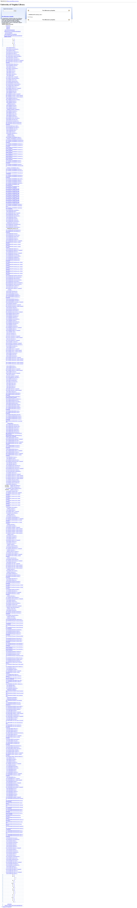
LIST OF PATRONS (8, 32)
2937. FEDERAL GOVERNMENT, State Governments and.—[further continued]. (12, 193)
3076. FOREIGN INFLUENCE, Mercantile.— (13, 414)
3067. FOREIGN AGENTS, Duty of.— (12, 400)
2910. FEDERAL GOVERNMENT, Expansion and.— (15, 140)
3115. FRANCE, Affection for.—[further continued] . (14, 476)
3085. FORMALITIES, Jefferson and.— (12, 430)
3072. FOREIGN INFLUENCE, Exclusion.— (13, 407)
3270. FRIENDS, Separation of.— (11, 762)
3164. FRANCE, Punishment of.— (12, 573)
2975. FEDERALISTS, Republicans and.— (13, 258)
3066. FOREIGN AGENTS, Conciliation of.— (13, 398)
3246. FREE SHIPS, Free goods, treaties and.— (14, 724)
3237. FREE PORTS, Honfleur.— (11, 710)
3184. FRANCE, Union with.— (11, 610)
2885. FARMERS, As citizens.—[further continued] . (14, 96)
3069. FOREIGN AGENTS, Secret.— (12, 403)
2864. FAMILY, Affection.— (11, 66)
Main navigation (15, 1)
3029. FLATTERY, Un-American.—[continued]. (14, 343)
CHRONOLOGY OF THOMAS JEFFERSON (12, 31)
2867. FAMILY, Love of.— (10, 71)
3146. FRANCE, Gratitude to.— (11, 537)
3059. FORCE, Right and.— (11, 387)
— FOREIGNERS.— (10, 423)
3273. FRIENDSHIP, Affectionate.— (12, 766)
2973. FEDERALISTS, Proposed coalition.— (13, 255)
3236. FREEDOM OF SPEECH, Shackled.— (13, 709)
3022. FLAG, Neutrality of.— (11, 333)
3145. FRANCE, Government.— (11, 535)
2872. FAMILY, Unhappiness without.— (12, 78)
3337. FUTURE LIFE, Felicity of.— (12, 870)
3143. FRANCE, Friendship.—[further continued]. (14, 531)
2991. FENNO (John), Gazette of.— (12, 286)
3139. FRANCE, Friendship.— (11, 525)
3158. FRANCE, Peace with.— (11, 562)
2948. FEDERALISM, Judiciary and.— (12, 214)
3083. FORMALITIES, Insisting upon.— (13, 427)
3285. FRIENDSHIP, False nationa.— (12, 784)
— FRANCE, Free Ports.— (10, 524)
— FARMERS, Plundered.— (11, 103)
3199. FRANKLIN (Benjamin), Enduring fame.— (14, 639)
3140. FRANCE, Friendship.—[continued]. (13, 527)
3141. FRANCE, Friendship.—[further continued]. (14, 528)
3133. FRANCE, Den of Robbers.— (12, 512)
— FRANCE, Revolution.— (11, 595)
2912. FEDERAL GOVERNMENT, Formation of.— (14, 143)
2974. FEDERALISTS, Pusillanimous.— (12, 257)
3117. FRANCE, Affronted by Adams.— (12, 479)
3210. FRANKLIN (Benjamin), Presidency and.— (14, 659)
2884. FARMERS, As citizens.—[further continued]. (14, 95)
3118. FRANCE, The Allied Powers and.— (13, 481)
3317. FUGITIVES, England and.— (12, 842)
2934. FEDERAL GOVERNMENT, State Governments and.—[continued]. (12, 187)
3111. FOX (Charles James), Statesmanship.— (13, 471)
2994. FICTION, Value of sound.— (12, 292)
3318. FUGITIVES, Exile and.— (11, 843)
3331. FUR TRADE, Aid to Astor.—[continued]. (14, 862)
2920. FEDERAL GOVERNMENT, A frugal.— (13, 160)
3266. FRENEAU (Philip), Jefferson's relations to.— (14, 756)
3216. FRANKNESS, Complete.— (11, 669)
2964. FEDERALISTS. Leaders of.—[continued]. (14, 240)
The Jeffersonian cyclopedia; (7, 16)
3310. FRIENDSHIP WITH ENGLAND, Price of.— (14, 830)
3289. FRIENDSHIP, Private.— (11, 789)
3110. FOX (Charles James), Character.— (13, 469)
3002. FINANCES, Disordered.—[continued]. (13, 304)
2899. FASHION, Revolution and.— (12, 119)
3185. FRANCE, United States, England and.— (13, 611)
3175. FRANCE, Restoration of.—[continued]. (13, 592)
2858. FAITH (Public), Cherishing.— (12, 57)
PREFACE (8, 28)
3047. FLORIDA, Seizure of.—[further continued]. (14, 370)
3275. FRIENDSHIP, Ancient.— (11, 769)
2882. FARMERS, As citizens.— (11, 92)
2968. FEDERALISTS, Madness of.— (12, 248)
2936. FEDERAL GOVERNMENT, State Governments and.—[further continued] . (12, 191)
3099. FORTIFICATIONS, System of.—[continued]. (14, 453)
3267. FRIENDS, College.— (11, 757)
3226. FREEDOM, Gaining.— (11, 686)
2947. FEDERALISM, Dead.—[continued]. (13, 212)
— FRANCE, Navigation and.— (11, 557)
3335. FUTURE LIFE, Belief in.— (12, 867)
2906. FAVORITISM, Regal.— (11, 130)
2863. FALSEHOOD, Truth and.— (12, 65)
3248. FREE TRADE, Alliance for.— (12, 728)
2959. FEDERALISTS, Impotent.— (12, 233)
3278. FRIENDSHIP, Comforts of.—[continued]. (14, 773)
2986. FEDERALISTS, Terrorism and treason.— (14, 279)
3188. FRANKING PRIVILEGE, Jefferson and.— (14, 619)
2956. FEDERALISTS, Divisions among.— (13, 227)
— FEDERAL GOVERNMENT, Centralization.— (14, 138)
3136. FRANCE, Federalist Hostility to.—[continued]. (15, 518)
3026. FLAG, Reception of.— (11, 338)
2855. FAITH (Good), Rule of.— (11, 53)
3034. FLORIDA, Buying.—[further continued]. (14, 350)
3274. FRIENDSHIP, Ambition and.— (12, 767)
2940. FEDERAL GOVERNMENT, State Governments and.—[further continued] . (12, 200)
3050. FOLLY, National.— (10, 374)
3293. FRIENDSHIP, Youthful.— (11, 795)
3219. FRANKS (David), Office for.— (12, 674)
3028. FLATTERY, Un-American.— (12, 341)
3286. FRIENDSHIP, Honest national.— (12, 785)
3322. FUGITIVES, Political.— (11, 849)
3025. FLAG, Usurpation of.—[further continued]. (14, 337)
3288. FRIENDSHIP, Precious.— (11, 788)
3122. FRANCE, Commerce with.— (12, 491)
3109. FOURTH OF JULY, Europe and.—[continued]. (15, 468)
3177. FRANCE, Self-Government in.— (12, 597)
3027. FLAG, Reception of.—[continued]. (13, 340)
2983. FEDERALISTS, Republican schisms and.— (14, 275)
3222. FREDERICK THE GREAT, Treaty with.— (14, 680)
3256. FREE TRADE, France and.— (12, 740)
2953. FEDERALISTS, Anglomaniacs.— (12, 221)
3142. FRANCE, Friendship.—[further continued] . (14, 530)
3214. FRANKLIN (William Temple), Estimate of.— (14, 666)
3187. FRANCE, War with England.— (12, 615)
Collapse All (4, 906)
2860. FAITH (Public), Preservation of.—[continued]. (15, 60)
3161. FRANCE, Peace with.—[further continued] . (14, 566)
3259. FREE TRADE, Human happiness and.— (14, 745)
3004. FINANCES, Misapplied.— (11, 307)
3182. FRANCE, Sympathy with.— (12, 604)
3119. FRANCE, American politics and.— (13, 482)
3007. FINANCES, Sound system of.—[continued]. (14, 311)
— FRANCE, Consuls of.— (10, 508)
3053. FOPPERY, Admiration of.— (12, 378)
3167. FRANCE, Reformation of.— (12, 578)
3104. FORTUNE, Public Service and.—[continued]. (14, 461)
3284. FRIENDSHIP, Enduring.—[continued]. (13, 782)
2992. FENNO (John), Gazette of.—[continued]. (14, 288)
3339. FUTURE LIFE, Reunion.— (12, 873)
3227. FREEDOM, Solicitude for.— (12, 688)
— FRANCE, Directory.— (10, 514)
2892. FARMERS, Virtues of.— (11, 108)
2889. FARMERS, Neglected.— (11, 102)
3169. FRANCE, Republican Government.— (13, 581)
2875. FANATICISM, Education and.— (12, 82)
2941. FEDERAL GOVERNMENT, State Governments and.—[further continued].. (12, 202)
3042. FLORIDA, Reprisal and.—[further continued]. (14, 362)
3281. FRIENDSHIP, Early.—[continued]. (13, 778)
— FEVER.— (9, 289)
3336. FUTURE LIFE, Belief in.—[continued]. (13, 869)
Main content (9, 1)
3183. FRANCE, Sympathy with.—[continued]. (14, 605)
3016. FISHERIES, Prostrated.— (11, 324)
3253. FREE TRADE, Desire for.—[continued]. (14, 735)
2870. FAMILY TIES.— (11, 75)
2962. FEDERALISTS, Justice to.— (12, 237)
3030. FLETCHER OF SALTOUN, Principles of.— (14, 344)
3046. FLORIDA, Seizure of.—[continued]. (13, 368)
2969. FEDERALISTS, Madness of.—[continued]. (14, 250)
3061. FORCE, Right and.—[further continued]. (14, 390)
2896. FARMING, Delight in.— (11, 115)
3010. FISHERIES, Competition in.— (12, 316)
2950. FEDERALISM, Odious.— (11, 217)
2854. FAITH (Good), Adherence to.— (12, 51)
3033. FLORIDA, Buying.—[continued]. (13, 348)
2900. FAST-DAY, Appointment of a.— (12, 120)
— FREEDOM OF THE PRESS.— (11, 697)
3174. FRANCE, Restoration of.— (11, 590)
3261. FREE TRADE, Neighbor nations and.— (13, 748)
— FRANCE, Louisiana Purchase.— (12, 545)
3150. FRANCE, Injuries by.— (11, 542)
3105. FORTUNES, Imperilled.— (11, 462)
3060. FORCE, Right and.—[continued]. (12, 388)
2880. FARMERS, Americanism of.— (12, 89)
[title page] (8, 27)
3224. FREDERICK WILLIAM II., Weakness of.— (14, 683)
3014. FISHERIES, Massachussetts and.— (13, 321)
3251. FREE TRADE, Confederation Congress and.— (15, 732)
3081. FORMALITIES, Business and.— (12, 424)
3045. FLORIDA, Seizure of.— (11, 367)
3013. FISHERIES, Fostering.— (11, 320)
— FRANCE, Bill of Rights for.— (14, 485)
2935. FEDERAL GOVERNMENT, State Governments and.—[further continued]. (12, 189)
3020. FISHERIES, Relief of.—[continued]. (13, 330)
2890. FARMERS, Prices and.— (11, 105)
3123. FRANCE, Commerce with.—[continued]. (14, 492)
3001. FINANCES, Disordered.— (11, 303)
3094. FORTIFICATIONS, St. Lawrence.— (13, 445)
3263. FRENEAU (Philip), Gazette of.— (12, 751)
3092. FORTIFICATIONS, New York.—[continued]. (14, 441)
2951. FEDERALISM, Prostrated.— (12, 218)
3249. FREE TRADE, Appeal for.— (12, 729)
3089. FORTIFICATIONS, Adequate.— (12, 437)
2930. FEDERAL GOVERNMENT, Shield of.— (14, 180)
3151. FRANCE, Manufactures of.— (12, 547)
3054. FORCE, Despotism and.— (11, 380)
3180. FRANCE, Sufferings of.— (11, 601)
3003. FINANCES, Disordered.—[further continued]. (14, 306)
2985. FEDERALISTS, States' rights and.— (13, 278)
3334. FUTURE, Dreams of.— (11, 866)
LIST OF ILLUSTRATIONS (10, 30)
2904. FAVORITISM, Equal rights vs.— (12, 127)
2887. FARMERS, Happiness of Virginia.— (13, 99)
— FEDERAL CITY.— (10, 134)
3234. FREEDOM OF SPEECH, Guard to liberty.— (14, 706)
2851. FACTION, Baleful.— (11, 47)
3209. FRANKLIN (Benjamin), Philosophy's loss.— (14, 657)
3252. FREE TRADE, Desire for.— (12, 734)
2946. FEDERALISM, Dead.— (11, 211)
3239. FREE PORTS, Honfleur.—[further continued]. (14, 713)
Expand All (9, 906)
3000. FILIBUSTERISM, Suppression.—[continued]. (14, 301)
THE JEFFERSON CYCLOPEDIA (10, 34)
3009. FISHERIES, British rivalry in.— (12, 314)
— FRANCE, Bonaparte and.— (15, 486)
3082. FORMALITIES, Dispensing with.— (13, 426)
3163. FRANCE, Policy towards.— (12, 570)
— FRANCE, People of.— (10, 569)
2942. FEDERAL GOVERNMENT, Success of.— (14, 204)
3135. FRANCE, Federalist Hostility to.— (13, 517)
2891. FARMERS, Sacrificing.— (11, 106)
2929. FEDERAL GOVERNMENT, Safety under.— (14, 178)
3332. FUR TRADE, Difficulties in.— (12, 863)
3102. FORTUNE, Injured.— (11, 458)
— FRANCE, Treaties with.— (11, 608)
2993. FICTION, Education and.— (12, 291)
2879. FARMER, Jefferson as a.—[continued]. (13, 88)
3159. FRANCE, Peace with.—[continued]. (13, 563)
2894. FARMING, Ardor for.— (11, 112)
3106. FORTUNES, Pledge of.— (11, 464)
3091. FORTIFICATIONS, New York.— (12, 440)
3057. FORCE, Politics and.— (11, 384)
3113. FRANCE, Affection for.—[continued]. (13, 474)
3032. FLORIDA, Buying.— (11, 347)
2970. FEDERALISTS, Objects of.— (12, 251)
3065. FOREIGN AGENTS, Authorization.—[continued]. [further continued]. (13, 397)
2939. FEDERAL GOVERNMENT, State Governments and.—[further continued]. (12, 198)
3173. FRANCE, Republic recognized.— (12, 589)
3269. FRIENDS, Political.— (11, 760)
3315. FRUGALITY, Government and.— (13, 839)
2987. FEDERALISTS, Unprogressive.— (13, 281)
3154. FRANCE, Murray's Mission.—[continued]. (14, 554)
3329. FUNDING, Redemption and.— (12, 859)
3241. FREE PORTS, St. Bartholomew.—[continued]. (14, 716)
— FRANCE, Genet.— (10, 534)
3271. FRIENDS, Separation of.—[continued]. (13, 763)
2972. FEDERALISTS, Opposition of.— (12, 254)
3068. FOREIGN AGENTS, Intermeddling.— (13, 401)
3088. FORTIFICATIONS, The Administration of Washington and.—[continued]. (14, 436)
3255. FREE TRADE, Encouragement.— (13, 739)
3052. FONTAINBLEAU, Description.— (12, 377)
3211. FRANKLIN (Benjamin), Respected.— (13, 660)
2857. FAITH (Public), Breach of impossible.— (14, 56)
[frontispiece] (8, 25)
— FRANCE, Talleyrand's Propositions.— (13, 607)
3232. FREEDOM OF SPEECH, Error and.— (13, 702)
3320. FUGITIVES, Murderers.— (11, 846)
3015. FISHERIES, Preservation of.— (12, 323)
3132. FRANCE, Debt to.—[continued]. (12, 511)
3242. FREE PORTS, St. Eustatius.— (12, 717)
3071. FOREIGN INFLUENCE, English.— (13, 405)
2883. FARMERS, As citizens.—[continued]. (13, 93)
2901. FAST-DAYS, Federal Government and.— (14, 122)
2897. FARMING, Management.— (12, 116)
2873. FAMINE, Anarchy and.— (11, 79)
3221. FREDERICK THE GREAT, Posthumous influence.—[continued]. (13, 678)
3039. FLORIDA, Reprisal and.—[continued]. (13, 357)
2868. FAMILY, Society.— (10, 72)
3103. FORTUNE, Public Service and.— (12, 459)
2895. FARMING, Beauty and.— (11, 113)
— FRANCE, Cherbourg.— (14, 489)
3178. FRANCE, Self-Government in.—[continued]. (14, 598)
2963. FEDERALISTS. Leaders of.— (12, 239)
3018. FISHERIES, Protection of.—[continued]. (14, 327)
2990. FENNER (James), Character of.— (12, 285)
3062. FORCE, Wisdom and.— (11, 391)
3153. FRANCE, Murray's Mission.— (12, 552)
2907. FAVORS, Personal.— (11, 131)
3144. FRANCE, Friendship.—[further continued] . (14, 532)
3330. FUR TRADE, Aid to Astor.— (12, 860)
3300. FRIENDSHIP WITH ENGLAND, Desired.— (14, 809)
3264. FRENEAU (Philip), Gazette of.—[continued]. (14, 752)
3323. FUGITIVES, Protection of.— (12, 850)
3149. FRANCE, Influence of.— (11, 541)
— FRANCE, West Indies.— (11, 616)
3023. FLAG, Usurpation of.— (11, 334)
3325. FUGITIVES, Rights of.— (11, 853)
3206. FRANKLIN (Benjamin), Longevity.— (13, 652)
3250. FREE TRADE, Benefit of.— (12, 731)
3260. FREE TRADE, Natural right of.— (13, 747)
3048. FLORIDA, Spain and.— (11, 371)
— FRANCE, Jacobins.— (10, 544)
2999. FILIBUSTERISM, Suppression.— (13, 300)
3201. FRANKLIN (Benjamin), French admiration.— (14, 643)
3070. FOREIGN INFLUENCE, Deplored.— (13, 404)
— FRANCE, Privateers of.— (11, 572)
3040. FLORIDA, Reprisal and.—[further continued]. (14, 358)
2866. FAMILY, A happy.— (10, 69)
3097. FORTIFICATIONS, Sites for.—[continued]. (14, 450)
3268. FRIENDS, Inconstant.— (11, 759)
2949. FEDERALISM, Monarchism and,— (13, 215)
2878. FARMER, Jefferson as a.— (11, 86)
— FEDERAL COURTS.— (10, 135)
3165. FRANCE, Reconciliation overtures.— (13, 574)
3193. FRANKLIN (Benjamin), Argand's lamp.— (14, 629)
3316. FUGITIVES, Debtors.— (11, 840)
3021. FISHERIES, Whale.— (11, 331)
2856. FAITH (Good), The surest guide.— (13, 54)
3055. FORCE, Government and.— (12, 381)
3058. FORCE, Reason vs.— (11, 385)
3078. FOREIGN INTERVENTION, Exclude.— (14, 417)
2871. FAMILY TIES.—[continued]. (12, 76)
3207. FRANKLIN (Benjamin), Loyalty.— (13, 654)
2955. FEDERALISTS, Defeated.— (12, 225)
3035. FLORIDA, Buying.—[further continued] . (14, 351)
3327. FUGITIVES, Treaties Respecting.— (13, 856)
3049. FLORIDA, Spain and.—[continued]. (13, 373)
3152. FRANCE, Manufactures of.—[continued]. (14, 548)
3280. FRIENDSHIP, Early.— (11, 777)
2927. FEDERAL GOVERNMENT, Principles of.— (14, 175)
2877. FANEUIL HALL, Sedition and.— (12, 85)
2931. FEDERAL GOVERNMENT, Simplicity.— (14, 181)
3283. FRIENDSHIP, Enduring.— (11, 781)
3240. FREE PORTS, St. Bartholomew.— (13, 714)
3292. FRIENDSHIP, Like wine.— (12, 794)
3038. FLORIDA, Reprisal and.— (11, 355)
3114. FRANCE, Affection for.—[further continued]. (14, 475)
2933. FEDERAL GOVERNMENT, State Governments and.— (12, 185)
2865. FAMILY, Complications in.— (12, 68)
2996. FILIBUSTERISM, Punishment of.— (13, 295)
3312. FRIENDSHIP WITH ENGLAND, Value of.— (14, 834)
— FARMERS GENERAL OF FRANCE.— (13, 109)
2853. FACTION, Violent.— (11, 50)
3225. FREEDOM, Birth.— (10, 685)
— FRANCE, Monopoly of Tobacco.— (12, 551)
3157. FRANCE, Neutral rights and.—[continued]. (14, 560)
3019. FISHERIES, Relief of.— (11, 328)
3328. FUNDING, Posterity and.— (12, 857)
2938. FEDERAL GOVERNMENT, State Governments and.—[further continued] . (12, 196)
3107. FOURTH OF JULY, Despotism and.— (13, 465)
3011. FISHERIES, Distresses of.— (12, 317)
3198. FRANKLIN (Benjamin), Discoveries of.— (14, 638)
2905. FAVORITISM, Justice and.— (12, 128)
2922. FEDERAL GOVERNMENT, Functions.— (14, 164)
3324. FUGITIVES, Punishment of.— (12, 852)
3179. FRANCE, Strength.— (11, 600)
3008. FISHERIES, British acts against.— (13, 313)
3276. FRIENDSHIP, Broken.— (11, 770)
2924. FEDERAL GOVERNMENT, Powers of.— (14, 169)
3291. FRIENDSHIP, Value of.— (11, 792)
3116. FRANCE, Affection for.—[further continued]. (14, 478)
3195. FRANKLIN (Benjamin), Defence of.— (13, 632)
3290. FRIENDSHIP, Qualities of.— (12, 791)
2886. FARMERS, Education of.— (12, 98)
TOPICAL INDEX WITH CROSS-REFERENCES (13, 905)
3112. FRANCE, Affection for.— (11, 472)
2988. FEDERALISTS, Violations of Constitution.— (14, 282)
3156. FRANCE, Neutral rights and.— (12, 559)
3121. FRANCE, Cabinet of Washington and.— (13, 488)
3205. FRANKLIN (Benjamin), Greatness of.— (13, 651)
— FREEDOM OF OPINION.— (11, 689)
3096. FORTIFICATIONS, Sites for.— (12, 449)
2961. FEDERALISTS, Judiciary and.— (12, 236)
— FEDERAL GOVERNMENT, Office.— (13, 167)
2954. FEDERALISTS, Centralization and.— (13, 224)
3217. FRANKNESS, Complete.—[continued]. (13, 670)
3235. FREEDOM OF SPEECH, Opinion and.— (14, 707)
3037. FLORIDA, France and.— (11, 354)
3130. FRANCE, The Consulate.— (12, 507)
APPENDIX (9, 904)
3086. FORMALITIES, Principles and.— (13, 431)
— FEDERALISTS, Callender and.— (12, 222)
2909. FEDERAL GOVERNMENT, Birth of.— (13, 137)
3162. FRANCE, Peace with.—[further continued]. (14, 567)
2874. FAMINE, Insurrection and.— (12, 81)
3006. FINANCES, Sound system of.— (12, 310)
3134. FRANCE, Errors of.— (11, 515)
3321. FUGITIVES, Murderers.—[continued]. (13, 847)
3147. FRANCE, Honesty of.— (11, 538)
